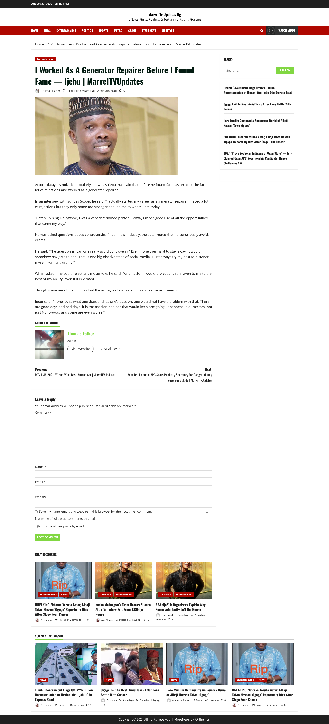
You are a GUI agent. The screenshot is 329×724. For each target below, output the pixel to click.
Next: (169, 375)
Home (34, 30)
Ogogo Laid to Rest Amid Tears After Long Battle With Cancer (130, 692)
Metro (118, 30)
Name (40, 467)
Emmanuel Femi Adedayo (174, 615)
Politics (87, 30)
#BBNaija (105, 594)
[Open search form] (261, 30)
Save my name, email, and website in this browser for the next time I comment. (95, 511)
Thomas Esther (50, 91)
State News (149, 30)
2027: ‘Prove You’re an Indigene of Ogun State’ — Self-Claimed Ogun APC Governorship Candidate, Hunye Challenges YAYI (258, 158)
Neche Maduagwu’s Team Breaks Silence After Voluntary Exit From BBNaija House (123, 609)
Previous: (75, 372)
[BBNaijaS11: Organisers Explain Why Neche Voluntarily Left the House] (184, 580)
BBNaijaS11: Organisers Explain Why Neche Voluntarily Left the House (181, 607)
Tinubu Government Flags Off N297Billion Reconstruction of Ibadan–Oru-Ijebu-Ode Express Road (258, 90)
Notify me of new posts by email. (61, 526)
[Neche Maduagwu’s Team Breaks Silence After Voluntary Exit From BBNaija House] (123, 580)
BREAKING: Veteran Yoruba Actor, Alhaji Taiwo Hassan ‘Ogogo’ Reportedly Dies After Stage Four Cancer (62, 609)
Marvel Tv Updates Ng (164, 14)
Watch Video (286, 30)
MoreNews (182, 719)
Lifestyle (168, 30)
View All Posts (110, 349)
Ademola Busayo (181, 700)
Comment (43, 412)
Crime (132, 30)
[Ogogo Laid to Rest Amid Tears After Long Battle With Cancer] (132, 664)
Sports (103, 30)
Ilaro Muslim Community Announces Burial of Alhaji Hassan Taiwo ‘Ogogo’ (196, 692)
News (47, 30)
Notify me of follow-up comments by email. (65, 518)
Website (41, 497)
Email (40, 482)
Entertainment (66, 30)
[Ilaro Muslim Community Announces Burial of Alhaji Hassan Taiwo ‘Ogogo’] (197, 664)
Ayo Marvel (46, 619)
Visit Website (80, 349)
